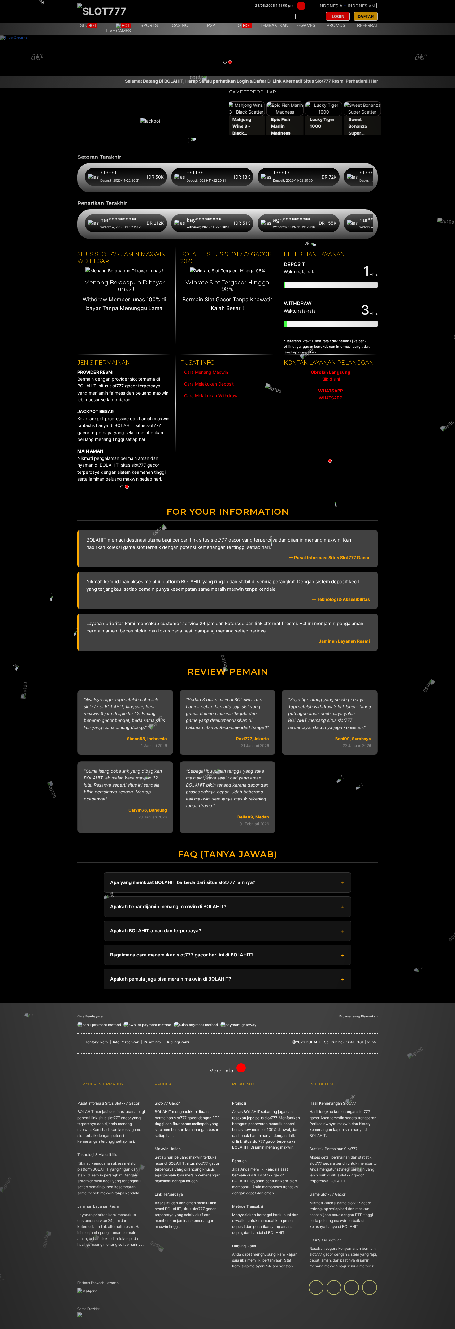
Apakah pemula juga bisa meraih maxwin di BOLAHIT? (170, 979)
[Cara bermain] (287, 16)
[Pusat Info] (305, 16)
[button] (34, 55)
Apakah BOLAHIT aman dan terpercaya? (155, 931)
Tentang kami (97, 1042)
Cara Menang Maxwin (205, 372)
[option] (331, 385)
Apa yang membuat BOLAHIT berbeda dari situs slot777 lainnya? (182, 882)
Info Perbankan (126, 1042)
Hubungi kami (177, 1042)
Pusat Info (152, 1042)
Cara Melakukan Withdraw (209, 395)
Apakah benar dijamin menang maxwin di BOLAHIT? (168, 906)
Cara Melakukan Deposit (208, 383)
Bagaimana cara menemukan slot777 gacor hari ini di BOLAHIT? (182, 955)
